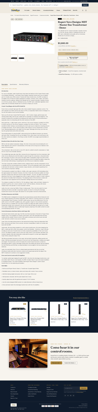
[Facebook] (65, 395)
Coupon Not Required (51, 396)
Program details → (69, 66)
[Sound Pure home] (16, 10)
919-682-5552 (21, 409)
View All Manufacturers (52, 393)
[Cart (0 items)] (85, 10)
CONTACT (17, 1)
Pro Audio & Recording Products (22, 15)
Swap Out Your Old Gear (52, 391)
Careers (12, 396)
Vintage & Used (67, 10)
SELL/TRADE (30, 1)
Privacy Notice (80, 392)
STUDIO (43, 1)
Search (85, 5)
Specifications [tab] (13, 84)
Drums (58, 10)
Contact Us (13, 387)
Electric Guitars (36, 10)
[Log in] (82, 10)
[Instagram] (71, 395)
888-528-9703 (14, 409)
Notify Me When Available (73, 53)
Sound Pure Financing (33, 389)
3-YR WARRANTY (37, 1)
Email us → (74, 62)
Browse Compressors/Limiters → (81, 297)
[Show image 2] (21, 58)
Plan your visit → (56, 363)
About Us (13, 389)
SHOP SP (12, 1)
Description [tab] (5, 84)
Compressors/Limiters (44, 15)
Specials (75, 10)
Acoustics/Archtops (48, 10)
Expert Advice (31, 396)
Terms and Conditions (83, 405)
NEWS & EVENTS (49, 1)
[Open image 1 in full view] (33, 37)
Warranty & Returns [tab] (24, 84)
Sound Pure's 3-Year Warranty (34, 391)
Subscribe (83, 388)
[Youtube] (68, 395)
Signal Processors (34, 15)
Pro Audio (27, 10)
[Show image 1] (14, 58)
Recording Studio (14, 393)
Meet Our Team (14, 398)
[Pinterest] (73, 395)
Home (12, 15)
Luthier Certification (32, 393)
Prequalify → (73, 46)
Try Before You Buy (32, 387)
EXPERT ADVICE (23, 1)
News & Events (14, 391)
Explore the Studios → (70, 363)
